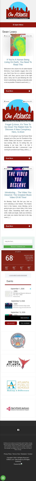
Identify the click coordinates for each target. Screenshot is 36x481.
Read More (9, 91)
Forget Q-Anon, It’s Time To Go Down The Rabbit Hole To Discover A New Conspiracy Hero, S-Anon (18, 128)
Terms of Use (16, 454)
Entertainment (8, 168)
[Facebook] (18, 430)
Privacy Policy (7, 454)
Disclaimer (24, 454)
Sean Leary (8, 36)
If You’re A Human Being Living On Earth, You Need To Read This (18, 62)
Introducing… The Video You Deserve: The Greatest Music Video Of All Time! (18, 195)
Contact (30, 454)
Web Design (18, 459)
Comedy (7, 101)
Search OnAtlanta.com (18, 246)
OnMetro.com (10, 459)
